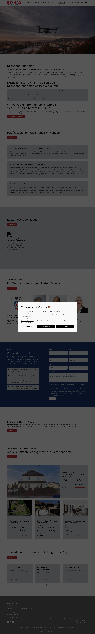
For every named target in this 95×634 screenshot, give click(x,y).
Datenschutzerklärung (27, 321)
